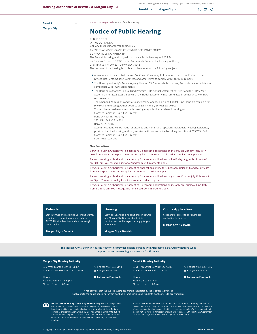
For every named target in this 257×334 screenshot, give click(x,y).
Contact (199, 10)
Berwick (144, 9)
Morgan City (165, 9)
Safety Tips (177, 3)
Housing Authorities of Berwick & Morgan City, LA (80, 7)
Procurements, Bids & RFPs (200, 3)
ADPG (211, 329)
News (142, 3)
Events (205, 10)
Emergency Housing (158, 3)
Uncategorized (105, 22)
